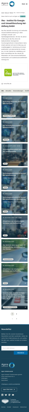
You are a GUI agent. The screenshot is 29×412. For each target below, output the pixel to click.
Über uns (7, 12)
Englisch (23, 16)
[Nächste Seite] (16, 319)
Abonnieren (20, 352)
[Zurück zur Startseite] (8, 4)
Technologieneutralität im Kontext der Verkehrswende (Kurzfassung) (14, 198)
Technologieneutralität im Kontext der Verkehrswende (14, 150)
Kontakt (9, 407)
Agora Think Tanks (8, 389)
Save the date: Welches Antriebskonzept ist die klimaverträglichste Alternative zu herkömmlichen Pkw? (14, 296)
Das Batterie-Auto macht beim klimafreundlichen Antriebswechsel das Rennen (14, 247)
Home (2, 12)
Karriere (3, 407)
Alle (2, 90)
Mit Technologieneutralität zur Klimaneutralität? (13, 126)
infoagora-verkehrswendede (10, 384)
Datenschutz (23, 407)
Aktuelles (8, 90)
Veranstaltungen (18, 90)
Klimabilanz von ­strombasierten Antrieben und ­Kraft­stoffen (13, 222)
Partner (11, 12)
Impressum (16, 407)
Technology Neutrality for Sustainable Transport (14, 102)
